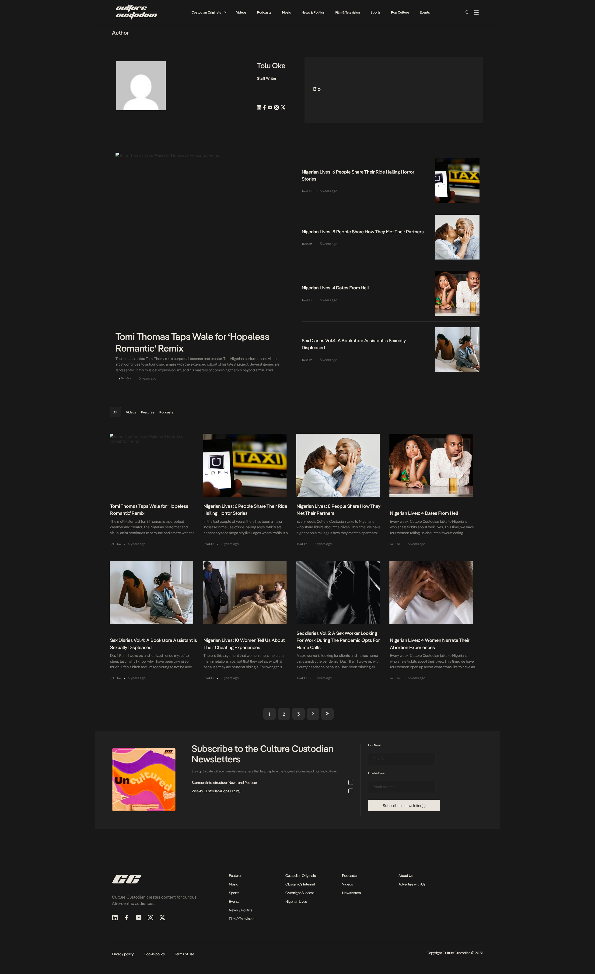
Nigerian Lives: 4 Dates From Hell (335, 288)
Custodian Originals (206, 12)
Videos (241, 12)
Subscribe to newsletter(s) (404, 806)
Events (425, 12)
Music (286, 12)
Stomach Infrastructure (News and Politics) (224, 782)
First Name (374, 745)
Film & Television (347, 12)
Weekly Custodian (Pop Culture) (216, 791)
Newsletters (351, 893)
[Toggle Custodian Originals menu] (225, 12)
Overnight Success (299, 893)
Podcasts (264, 12)
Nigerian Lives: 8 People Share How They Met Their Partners (363, 232)
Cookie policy (154, 954)
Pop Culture (400, 12)
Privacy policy (123, 954)
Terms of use (184, 954)
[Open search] (467, 12)
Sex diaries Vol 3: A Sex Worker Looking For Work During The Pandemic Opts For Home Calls (338, 640)
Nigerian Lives (296, 901)
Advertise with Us (412, 884)
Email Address (376, 773)
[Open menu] (476, 12)
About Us (406, 875)
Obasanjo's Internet (300, 884)
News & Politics (313, 12)
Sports (376, 12)
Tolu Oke (307, 191)
